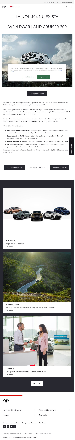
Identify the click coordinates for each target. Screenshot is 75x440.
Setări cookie (28, 433)
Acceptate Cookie (44, 77)
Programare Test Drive (51, 2)
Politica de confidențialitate (43, 433)
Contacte (43, 415)
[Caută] (66, 7)
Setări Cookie (29, 77)
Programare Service (66, 2)
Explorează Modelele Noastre (18, 130)
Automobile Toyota (12, 410)
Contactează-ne (13, 141)
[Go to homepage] (4, 7)
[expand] (71, 7)
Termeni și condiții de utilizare (12, 433)
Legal (6, 415)
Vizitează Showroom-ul (16, 144)
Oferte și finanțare (47, 410)
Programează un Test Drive (17, 136)
